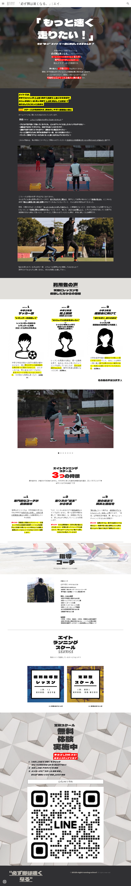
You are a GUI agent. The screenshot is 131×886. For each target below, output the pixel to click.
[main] (65, 30)
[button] (3, 3)
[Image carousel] (65, 422)
